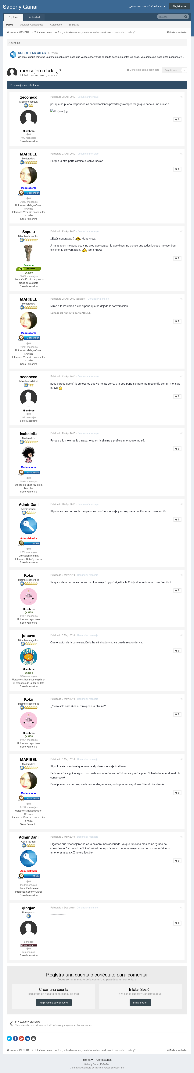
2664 (30, 672)
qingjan (28, 908)
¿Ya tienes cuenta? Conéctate (146, 6)
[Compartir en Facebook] (15, 1038)
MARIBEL (28, 154)
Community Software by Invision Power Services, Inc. (97, 1067)
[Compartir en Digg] (27, 1038)
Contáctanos (104, 1059)
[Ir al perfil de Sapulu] (28, 252)
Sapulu (28, 231)
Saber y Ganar (20, 6)
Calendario (56, 24)
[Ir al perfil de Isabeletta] (28, 454)
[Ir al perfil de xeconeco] (12, 73)
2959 (30, 272)
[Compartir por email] (33, 1038)
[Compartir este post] (181, 96)
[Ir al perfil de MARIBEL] (28, 175)
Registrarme (179, 6)
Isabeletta (29, 433)
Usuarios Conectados (31, 24)
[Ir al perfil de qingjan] (28, 929)
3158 (30, 612)
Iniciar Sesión (140, 1002)
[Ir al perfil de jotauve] (28, 656)
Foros (9, 24)
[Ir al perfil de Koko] (28, 596)
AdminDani (29, 504)
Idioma (86, 1059)
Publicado (62, 96)
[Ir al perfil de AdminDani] (13, 54)
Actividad (34, 17)
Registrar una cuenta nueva (53, 1002)
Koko (28, 575)
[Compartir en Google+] (21, 1038)
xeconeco (40, 75)
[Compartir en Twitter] (9, 1038)
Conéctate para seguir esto (144, 69)
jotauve (28, 635)
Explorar (14, 17)
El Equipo (74, 24)
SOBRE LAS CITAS (32, 53)
